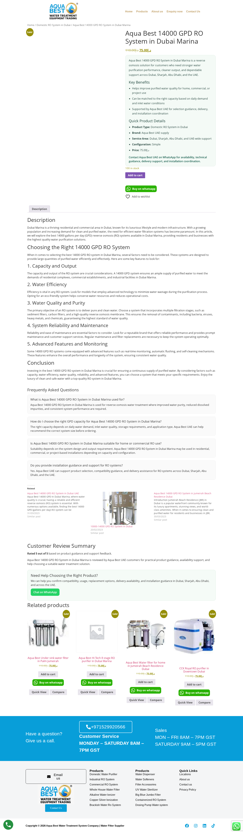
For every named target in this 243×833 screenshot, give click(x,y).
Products (142, 11)
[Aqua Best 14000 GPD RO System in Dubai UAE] (59, 505)
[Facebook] (187, 826)
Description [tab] (39, 209)
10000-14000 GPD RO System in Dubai (112, 526)
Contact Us (193, 11)
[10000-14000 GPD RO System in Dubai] (121, 508)
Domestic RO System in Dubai (54, 25)
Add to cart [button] (48, 674)
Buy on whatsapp (143, 189)
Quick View (39, 692)
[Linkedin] (204, 826)
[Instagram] (196, 826)
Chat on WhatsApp (45, 592)
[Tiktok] (213, 826)
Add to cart (135, 175)
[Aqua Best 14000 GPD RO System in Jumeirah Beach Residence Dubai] (185, 506)
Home (129, 11)
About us (157, 11)
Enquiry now (174, 11)
